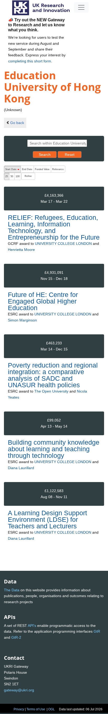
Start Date (13, 170)
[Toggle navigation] (81, 7)
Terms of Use (35, 709)
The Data (11, 590)
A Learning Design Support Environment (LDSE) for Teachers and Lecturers (47, 519)
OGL (51, 709)
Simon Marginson (22, 320)
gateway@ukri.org (19, 690)
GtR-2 (16, 637)
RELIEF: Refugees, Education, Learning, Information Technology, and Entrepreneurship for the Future (54, 227)
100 (18, 176)
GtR (97, 631)
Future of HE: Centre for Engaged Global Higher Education (43, 301)
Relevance (58, 169)
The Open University (51, 391)
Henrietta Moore (21, 249)
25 (6, 176)
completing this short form (29, 61)
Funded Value (42, 169)
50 (11, 176)
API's (32, 625)
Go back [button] (17, 123)
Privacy (19, 709)
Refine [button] (28, 176)
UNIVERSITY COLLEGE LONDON (63, 243)
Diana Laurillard (21, 468)
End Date (27, 169)
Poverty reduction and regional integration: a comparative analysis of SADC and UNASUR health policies (53, 375)
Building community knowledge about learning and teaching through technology (53, 449)
